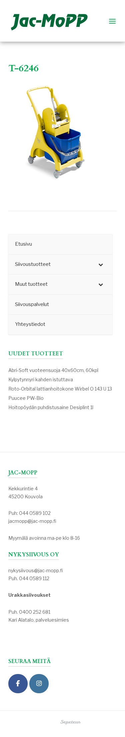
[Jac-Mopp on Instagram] (39, 684)
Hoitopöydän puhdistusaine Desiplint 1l (50, 407)
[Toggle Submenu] (100, 265)
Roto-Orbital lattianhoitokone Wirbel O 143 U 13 (60, 389)
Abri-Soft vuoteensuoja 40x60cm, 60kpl (53, 370)
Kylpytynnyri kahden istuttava (40, 379)
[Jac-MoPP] (18, 684)
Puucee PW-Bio (26, 398)
